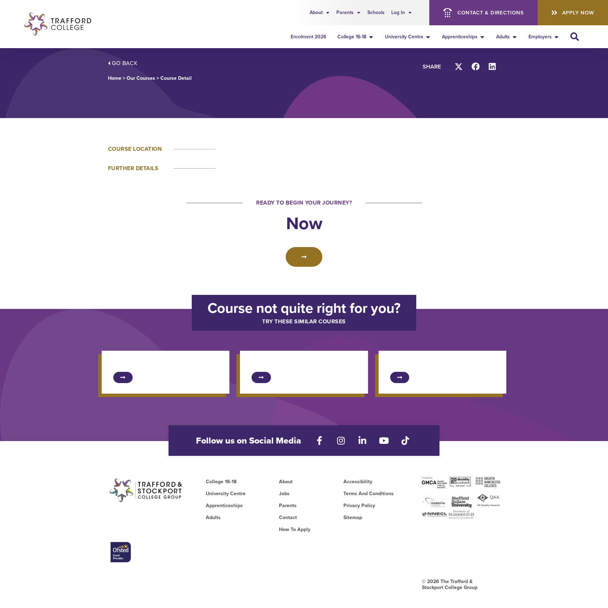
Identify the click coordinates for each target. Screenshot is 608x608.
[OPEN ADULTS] (514, 36)
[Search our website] (574, 36)
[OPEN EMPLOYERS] (556, 36)
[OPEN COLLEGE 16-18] (371, 36)
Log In (398, 12)
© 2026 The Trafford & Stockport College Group (449, 584)
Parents (345, 12)
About (316, 12)
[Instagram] (341, 440)
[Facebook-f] (319, 440)
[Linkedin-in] (362, 440)
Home (114, 78)
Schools (376, 12)
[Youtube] (384, 440)
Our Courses (141, 78)
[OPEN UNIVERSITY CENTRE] (428, 36)
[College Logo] (62, 24)
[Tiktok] (405, 440)
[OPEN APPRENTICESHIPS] (482, 36)
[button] (459, 67)
